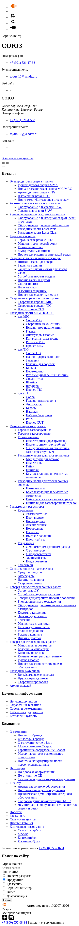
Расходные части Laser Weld (37, 229)
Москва (23, 834)
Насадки (32, 411)
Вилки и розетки (29, 638)
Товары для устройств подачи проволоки (46, 598)
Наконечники (35, 488)
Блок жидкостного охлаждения (39, 601)
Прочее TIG (34, 389)
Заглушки (32, 360)
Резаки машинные (30, 247)
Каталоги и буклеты (23, 716)
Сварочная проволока (33, 682)
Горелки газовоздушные (34, 430)
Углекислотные (36, 514)
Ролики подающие (31, 630)
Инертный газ (35, 539)
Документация (17, 896)
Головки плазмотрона (41, 400)
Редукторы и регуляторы (27, 506)
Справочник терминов (25, 705)
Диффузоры (34, 404)
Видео (11, 892)
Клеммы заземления (32, 612)
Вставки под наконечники (44, 327)
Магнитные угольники (34, 623)
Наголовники (27, 287)
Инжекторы (34, 462)
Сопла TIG (33, 353)
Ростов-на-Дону (29, 841)
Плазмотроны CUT (31, 309)
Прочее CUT (35, 422)
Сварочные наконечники (43, 324)
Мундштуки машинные (34, 251)
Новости (16, 812)
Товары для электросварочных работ (35, 587)
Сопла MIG (34, 320)
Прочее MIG (34, 346)
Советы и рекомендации (27, 708)
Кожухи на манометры (33, 649)
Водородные (34, 528)
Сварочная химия (30, 583)
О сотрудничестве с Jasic (35, 742)
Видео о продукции (23, 701)
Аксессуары (26, 576)
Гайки (30, 466)
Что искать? (10, 871)
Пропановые (35, 517)
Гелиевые (32, 532)
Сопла (30, 397)
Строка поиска (12, 864)
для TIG (23, 349)
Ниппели (32, 470)
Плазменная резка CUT (34, 196)
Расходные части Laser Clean (37, 232)
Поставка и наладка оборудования (41, 790)
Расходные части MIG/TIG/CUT (32, 313)
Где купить (17, 815)
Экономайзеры (36, 557)
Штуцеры (32, 386)
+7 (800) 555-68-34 (51, 848)
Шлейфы (32, 382)
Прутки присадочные (33, 678)
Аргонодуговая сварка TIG (36, 192)
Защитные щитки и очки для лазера (42, 269)
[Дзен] (5, 919)
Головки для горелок (40, 364)
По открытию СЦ (30, 775)
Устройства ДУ (28, 590)
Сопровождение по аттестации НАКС (44, 801)
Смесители (25, 565)
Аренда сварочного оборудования (41, 786)
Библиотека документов (26, 712)
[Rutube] (11, 919)
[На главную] (25, 7)
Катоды (31, 408)
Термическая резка (22, 236)
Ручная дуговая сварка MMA (38, 185)
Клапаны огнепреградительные (40, 656)
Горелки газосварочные (34, 433)
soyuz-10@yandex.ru (23, 76)
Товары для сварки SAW (35, 210)
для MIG (24, 316)
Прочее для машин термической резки (44, 254)
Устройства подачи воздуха (37, 276)
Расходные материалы (25, 671)
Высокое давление (38, 535)
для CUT (24, 393)
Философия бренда (31, 739)
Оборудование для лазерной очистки (43, 225)
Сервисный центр (19, 888)
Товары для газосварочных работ (33, 641)
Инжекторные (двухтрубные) (46, 440)
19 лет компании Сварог (35, 746)
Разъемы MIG (35, 342)
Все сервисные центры (17, 158)
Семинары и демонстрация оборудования (46, 779)
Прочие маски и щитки (34, 280)
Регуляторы (26, 543)
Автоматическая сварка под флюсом (35, 203)
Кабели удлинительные (34, 627)
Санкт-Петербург (30, 830)
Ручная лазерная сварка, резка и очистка (37, 214)
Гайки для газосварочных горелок (49, 499)
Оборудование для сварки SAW (40, 207)
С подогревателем (38, 554)
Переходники (35, 371)
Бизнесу (15, 783)
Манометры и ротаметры (35, 645)
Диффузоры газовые (40, 335)
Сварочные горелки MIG (35, 302)
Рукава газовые (28, 660)
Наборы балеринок (39, 415)
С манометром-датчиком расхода (48, 546)
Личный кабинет (21, 823)
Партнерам (17, 768)
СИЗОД (23, 272)
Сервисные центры (23, 819)
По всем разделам (19, 875)
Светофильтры (28, 283)
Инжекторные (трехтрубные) (46, 444)
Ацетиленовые (36, 525)
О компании (18, 731)
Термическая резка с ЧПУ (35, 240)
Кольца (31, 367)
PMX (29, 419)
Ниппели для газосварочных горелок (51, 503)
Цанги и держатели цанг (43, 356)
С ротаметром (35, 550)
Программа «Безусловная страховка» (43, 199)
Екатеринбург (27, 837)
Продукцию (15, 880)
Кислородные (35, 521)
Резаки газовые (28, 437)
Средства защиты (30, 572)
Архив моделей (20, 685)
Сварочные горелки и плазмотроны (34, 298)
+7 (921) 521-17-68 (22, 62)
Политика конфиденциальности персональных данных (40, 762)
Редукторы (25, 510)
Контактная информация (27, 826)
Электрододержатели (32, 616)
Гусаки (30, 331)
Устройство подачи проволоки (39, 594)
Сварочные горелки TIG (35, 305)
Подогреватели (36, 561)
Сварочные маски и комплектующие (35, 258)
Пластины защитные (32, 291)
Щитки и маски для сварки (36, 261)
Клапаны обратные (31, 652)
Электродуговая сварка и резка (31, 181)
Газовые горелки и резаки (28, 426)
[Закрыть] (3, 166)
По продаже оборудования (36, 772)
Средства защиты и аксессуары (31, 568)
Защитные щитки (30, 265)
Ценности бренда (30, 735)
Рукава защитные (30, 634)
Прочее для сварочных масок (38, 294)
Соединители (35, 378)
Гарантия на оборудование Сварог (41, 750)
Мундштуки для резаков (42, 459)
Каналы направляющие (42, 338)
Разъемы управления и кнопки (47, 375)
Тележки (24, 620)
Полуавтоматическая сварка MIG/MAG (45, 188)
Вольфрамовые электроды (36, 674)
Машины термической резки (37, 243)
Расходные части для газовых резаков (44, 455)
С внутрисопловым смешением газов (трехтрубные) (47, 449)
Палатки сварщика (31, 579)
